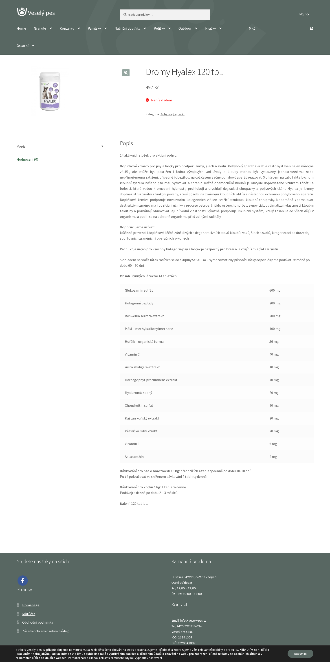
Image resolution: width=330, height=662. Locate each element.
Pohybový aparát (173, 114)
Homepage (30, 605)
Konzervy (67, 28)
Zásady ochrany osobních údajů (46, 631)
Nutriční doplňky (127, 28)
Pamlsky (94, 28)
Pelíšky (159, 28)
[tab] (62, 146)
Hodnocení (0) (27, 159)
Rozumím (300, 654)
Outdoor (184, 28)
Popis (21, 146)
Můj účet (305, 14)
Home (21, 28)
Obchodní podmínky (37, 622)
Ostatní (23, 45)
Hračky (210, 28)
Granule (40, 28)
